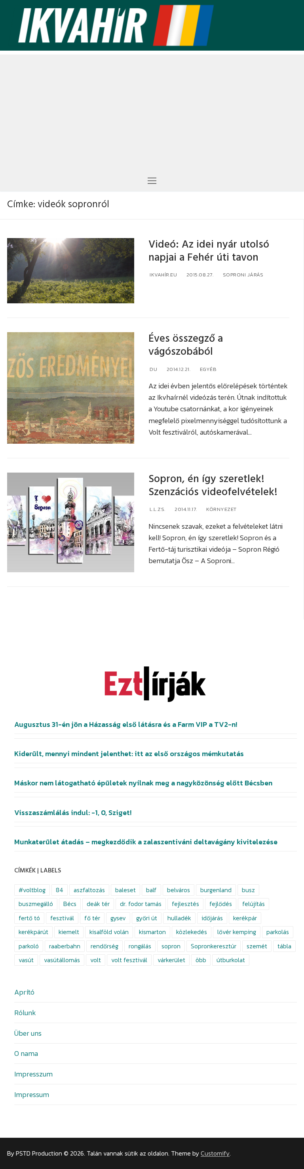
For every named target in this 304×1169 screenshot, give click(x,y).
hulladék (179, 918)
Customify (215, 1153)
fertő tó (29, 918)
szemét (257, 946)
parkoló (29, 946)
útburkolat (231, 960)
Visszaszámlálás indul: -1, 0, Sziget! (72, 813)
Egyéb (207, 369)
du (153, 369)
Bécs (69, 903)
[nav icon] (152, 180)
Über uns (28, 1033)
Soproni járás (242, 274)
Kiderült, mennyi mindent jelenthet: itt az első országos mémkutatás (129, 754)
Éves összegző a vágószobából (185, 345)
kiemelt (69, 931)
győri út (146, 918)
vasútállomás (62, 960)
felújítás (253, 903)
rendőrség (104, 946)
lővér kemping (236, 931)
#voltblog (32, 890)
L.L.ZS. (156, 509)
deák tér (98, 903)
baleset (125, 890)
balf (151, 890)
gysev (118, 918)
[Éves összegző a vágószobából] (70, 388)
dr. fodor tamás (141, 903)
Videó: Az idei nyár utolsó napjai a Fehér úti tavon (208, 251)
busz (248, 890)
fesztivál (62, 918)
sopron (171, 946)
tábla (284, 946)
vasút (26, 960)
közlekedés (191, 931)
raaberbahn (64, 946)
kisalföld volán (109, 931)
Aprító (24, 992)
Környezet (221, 509)
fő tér (92, 918)
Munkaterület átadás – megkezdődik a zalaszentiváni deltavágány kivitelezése (145, 842)
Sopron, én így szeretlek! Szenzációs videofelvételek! (212, 486)
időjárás (212, 918)
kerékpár (245, 918)
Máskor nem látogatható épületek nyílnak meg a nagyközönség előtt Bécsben (143, 783)
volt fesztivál (129, 960)
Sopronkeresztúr (213, 946)
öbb (201, 960)
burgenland (216, 890)
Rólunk (25, 1012)
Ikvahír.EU (162, 274)
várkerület (171, 960)
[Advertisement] (152, 110)
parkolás (277, 931)
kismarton (152, 931)
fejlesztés (185, 903)
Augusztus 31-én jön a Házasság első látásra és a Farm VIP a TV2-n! (125, 724)
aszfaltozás (89, 890)
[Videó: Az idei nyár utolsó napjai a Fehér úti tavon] (70, 270)
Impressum (31, 1094)
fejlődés (220, 903)
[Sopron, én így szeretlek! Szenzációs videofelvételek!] (70, 523)
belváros (178, 890)
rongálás (140, 946)
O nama (26, 1053)
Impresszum (33, 1074)
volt (95, 960)
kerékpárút (33, 931)
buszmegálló (36, 903)
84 (59, 890)
